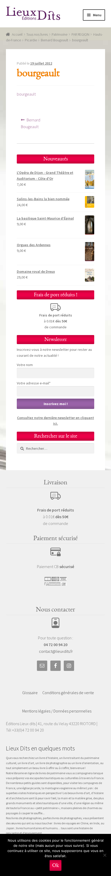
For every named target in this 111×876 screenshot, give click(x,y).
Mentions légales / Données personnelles (56, 711)
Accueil (17, 34)
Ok (55, 865)
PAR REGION (80, 34)
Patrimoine (59, 34)
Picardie (31, 40)
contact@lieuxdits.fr (56, 651)
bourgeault (26, 94)
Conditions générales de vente (68, 692)
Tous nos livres (37, 34)
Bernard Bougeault (54, 40)
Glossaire (30, 692)
